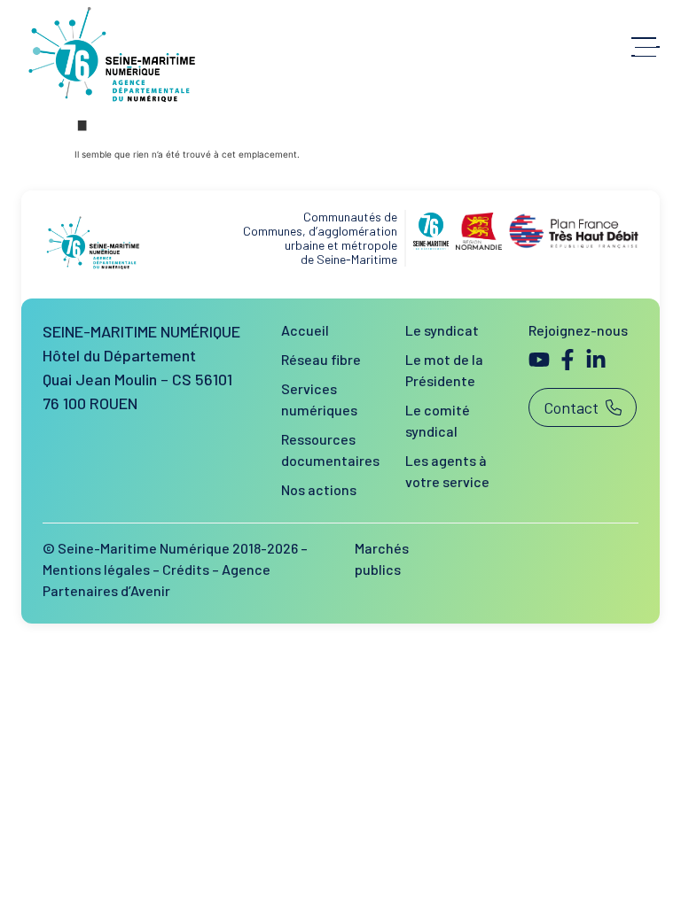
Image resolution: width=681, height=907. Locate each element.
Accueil (305, 330)
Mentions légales (96, 569)
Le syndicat (442, 330)
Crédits (185, 569)
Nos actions (318, 489)
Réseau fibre (321, 359)
